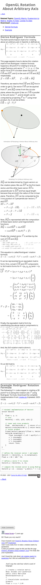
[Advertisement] (20, 503)
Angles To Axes (13, 21)
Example (8, 30)
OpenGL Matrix (20, 18)
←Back (3, 14)
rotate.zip (14, 23)
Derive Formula (11, 27)
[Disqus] (20, 557)
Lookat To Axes (26, 21)
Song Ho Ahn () (19, 475)
